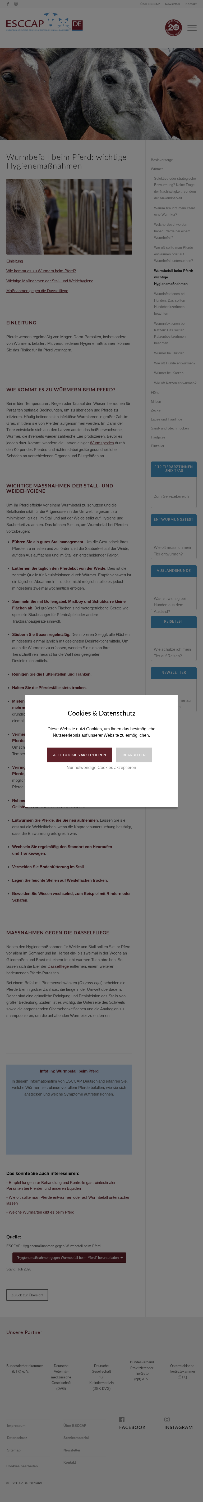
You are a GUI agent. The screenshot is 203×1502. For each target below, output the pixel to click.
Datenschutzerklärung (89, 784)
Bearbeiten (134, 755)
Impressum (123, 784)
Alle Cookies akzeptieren (79, 755)
